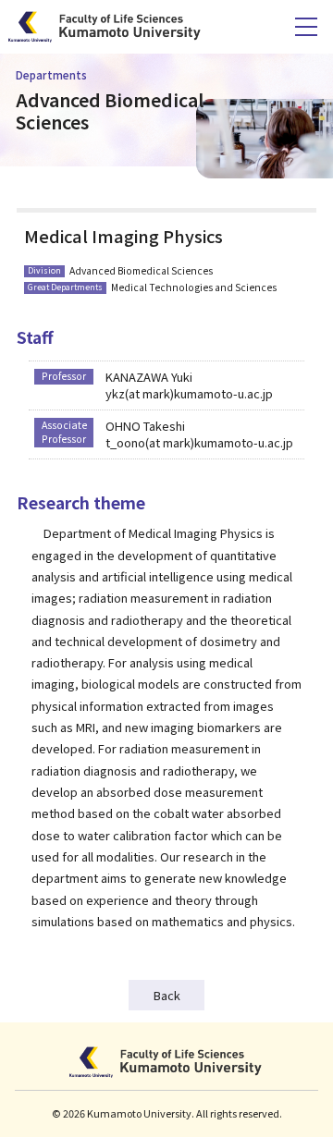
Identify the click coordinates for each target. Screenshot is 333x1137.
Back (167, 995)
